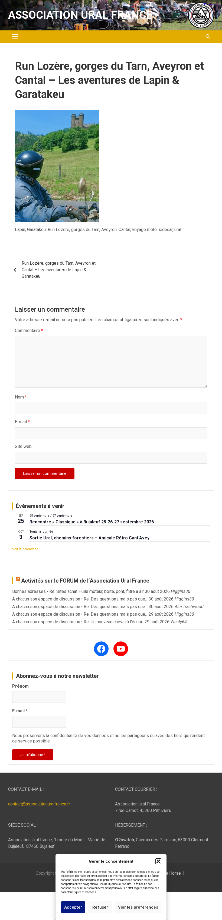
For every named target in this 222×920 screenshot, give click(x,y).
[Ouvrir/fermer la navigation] (15, 36)
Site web (23, 446)
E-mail (22, 421)
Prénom (20, 686)
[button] (158, 861)
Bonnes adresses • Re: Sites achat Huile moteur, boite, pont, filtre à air (78, 591)
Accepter (73, 907)
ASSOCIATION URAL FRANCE (80, 15)
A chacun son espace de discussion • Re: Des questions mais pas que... (80, 599)
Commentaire (29, 330)
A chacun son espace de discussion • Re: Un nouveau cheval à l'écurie (77, 621)
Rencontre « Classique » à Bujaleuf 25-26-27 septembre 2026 (92, 521)
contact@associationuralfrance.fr (39, 804)
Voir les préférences (138, 907)
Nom (21, 397)
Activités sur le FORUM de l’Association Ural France (85, 580)
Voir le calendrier (25, 549)
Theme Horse (168, 873)
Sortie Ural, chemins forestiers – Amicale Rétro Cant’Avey (89, 537)
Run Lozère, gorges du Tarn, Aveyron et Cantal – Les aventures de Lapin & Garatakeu (59, 270)
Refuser (100, 907)
